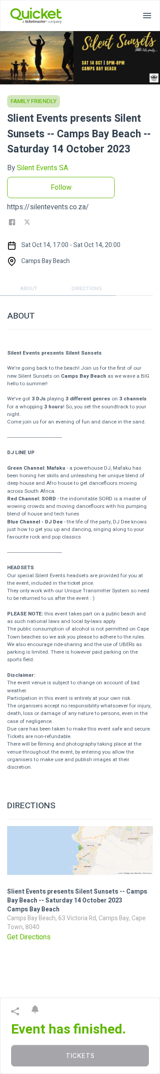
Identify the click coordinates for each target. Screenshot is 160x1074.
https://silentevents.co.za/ (48, 207)
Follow (61, 187)
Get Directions (29, 937)
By (37, 168)
